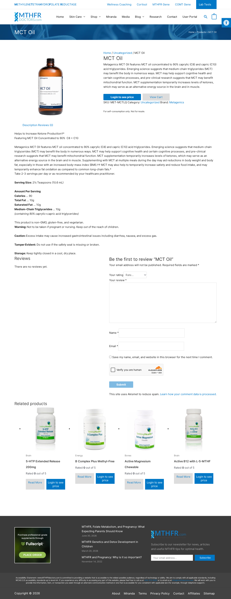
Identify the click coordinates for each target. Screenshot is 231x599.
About (116, 593)
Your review (118, 280)
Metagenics (176, 102)
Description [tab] (30, 125)
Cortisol (142, 4)
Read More (35, 482)
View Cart (156, 97)
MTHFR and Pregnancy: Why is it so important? (112, 557)
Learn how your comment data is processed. (188, 394)
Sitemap (209, 593)
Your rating (116, 275)
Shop (94, 16)
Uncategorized (122, 53)
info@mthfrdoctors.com (182, 580)
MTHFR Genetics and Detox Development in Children (110, 544)
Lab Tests (205, 4)
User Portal (189, 16)
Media (126, 16)
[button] (205, 16)
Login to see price (122, 97)
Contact (172, 16)
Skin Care (75, 16)
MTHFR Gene (161, 4)
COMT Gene (183, 4)
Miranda (111, 16)
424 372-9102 (150, 580)
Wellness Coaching (119, 4)
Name (114, 333)
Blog (138, 16)
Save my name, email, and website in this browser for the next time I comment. (162, 357)
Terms (142, 593)
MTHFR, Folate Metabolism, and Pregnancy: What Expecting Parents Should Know (113, 529)
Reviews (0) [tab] (45, 125)
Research (156, 16)
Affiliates (194, 593)
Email (113, 346)
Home (60, 16)
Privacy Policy (160, 593)
